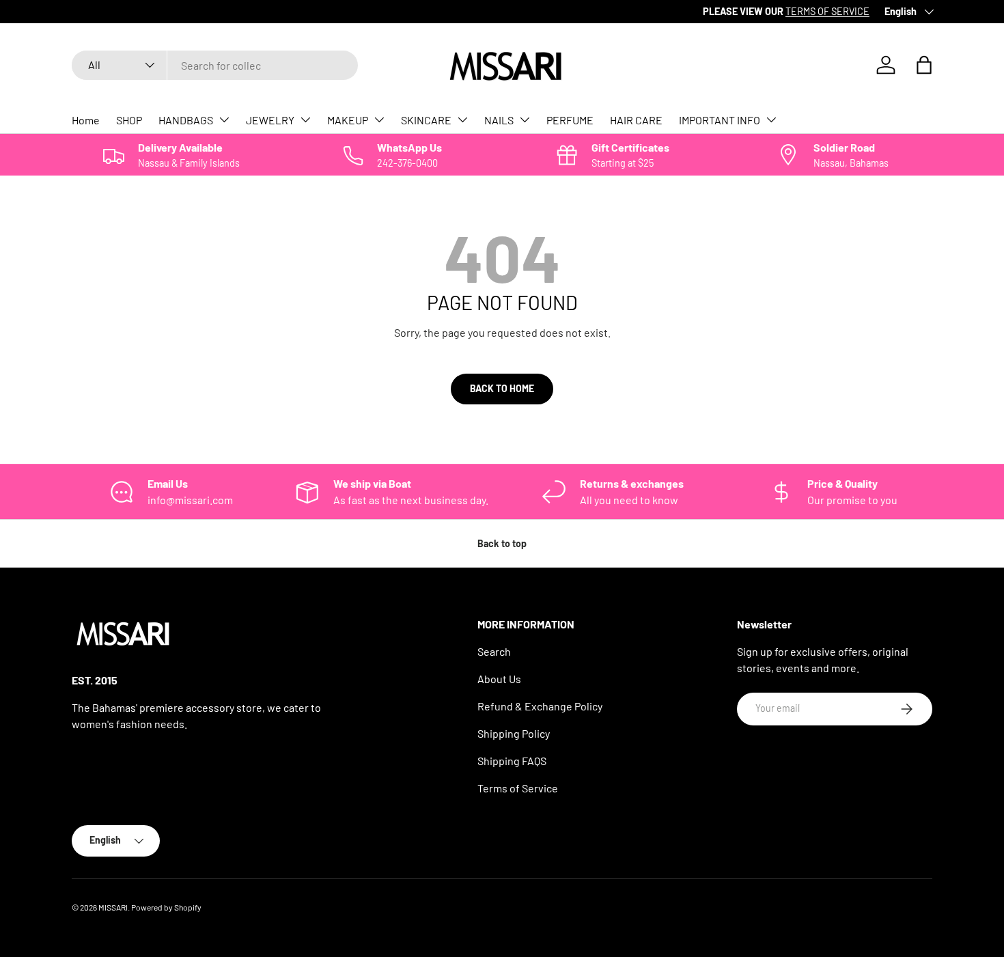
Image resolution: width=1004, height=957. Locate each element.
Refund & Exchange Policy (539, 705)
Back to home (502, 388)
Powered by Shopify (166, 907)
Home (86, 119)
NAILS (499, 119)
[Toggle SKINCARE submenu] (462, 119)
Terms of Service (517, 787)
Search (494, 651)
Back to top (502, 543)
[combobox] (215, 65)
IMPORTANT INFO (719, 119)
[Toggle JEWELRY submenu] (305, 119)
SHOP (129, 119)
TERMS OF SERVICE (235, 11)
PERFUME (570, 119)
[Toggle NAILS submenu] (524, 119)
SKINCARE (426, 119)
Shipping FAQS (511, 760)
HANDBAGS (185, 119)
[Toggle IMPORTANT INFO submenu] (771, 119)
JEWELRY (270, 119)
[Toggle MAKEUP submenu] (379, 119)
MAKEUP (347, 119)
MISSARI (113, 907)
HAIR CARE (636, 119)
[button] (924, 65)
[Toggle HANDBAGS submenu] (224, 119)
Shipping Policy (513, 733)
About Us (499, 678)
